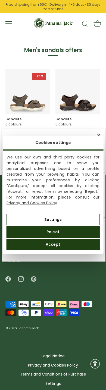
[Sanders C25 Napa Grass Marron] (77, 91)
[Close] (99, 135)
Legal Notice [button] (53, 356)
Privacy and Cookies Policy (32, 203)
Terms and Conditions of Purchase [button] (53, 374)
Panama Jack (28, 328)
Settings (53, 219)
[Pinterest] (33, 278)
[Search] (85, 25)
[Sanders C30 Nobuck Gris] (27, 91)
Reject (53, 232)
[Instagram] (21, 278)
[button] (95, 363)
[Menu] (9, 24)
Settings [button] (53, 383)
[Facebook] (8, 278)
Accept (53, 244)
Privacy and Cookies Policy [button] (53, 365)
